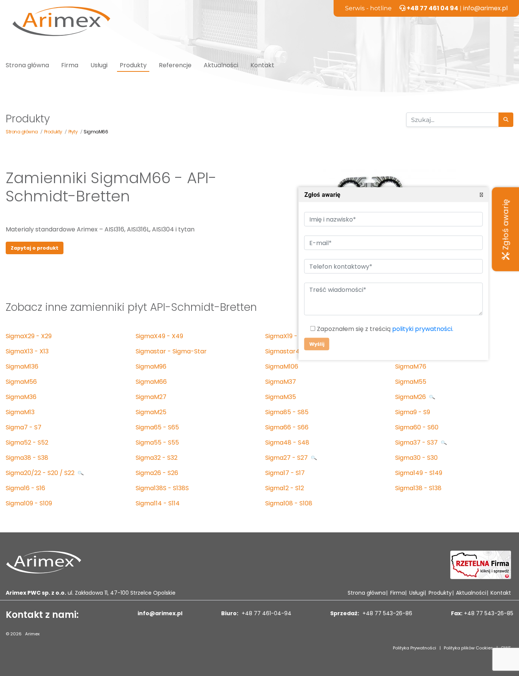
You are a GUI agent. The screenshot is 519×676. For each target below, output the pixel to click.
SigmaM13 (20, 412)
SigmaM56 (21, 381)
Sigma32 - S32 (156, 457)
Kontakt (262, 65)
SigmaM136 (22, 366)
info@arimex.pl (485, 8)
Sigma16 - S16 (25, 488)
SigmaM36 (21, 397)
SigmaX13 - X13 (27, 351)
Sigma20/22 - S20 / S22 (41, 473)
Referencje (175, 65)
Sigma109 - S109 (29, 503)
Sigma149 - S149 (418, 473)
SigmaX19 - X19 (287, 336)
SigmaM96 (151, 366)
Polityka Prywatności (414, 648)
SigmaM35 (280, 397)
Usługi (99, 65)
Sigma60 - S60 (416, 427)
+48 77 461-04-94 (265, 613)
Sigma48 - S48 (287, 442)
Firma (69, 65)
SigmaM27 (151, 397)
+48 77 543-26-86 (386, 613)
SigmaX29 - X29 (29, 336)
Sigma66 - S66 (287, 427)
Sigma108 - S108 (288, 503)
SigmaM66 (151, 381)
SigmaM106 (281, 366)
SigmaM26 (411, 397)
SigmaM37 (280, 381)
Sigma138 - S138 (418, 488)
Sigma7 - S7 (23, 427)
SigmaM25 (151, 412)
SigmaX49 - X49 (159, 336)
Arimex (32, 634)
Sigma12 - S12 (284, 488)
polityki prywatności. (422, 329)
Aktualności (221, 65)
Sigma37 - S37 (417, 442)
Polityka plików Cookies (468, 648)
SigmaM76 (410, 366)
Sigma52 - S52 (27, 442)
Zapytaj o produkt (35, 248)
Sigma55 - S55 (157, 442)
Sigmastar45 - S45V (295, 351)
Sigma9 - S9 (412, 412)
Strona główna (27, 65)
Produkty (133, 65)
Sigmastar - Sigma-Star (171, 351)
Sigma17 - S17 (285, 473)
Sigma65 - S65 (157, 427)
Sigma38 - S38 (27, 457)
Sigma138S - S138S (162, 488)
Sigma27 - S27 (287, 457)
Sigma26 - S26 (157, 473)
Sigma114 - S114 (158, 503)
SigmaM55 (410, 381)
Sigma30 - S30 (416, 457)
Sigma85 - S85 (287, 412)
